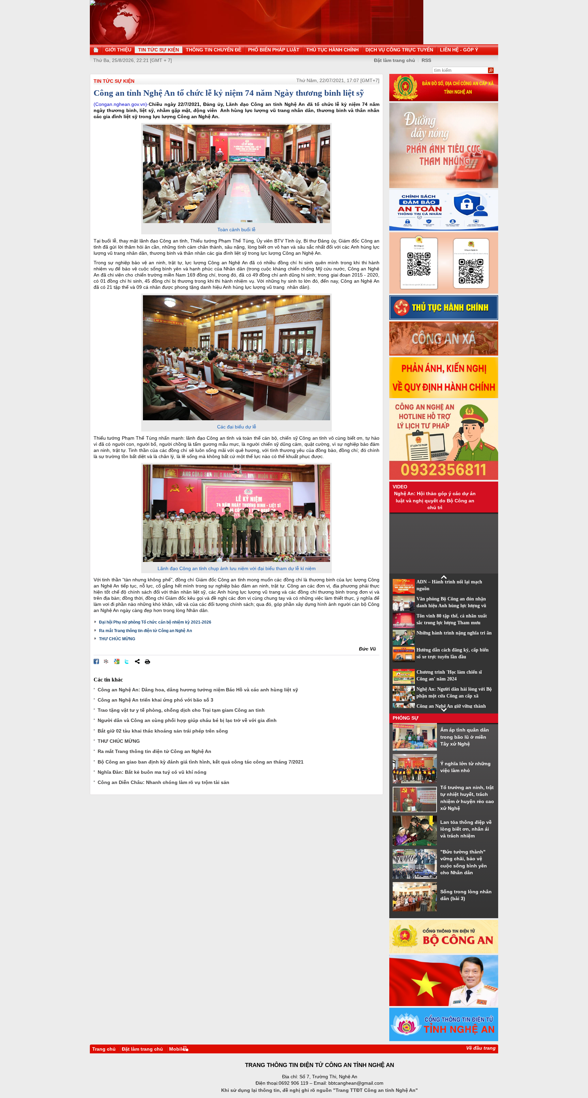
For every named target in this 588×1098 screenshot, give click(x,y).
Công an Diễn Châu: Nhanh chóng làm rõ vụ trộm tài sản (163, 782)
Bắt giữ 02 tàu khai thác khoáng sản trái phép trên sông (163, 731)
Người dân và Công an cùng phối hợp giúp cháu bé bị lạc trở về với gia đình (187, 720)
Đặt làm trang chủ (142, 1049)
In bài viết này (147, 661)
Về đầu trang (481, 1048)
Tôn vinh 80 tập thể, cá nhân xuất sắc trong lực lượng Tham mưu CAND (451, 622)
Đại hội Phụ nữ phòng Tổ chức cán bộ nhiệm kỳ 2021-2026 (155, 622)
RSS (426, 60)
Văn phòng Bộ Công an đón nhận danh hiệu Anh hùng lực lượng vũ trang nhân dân (451, 605)
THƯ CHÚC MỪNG (117, 639)
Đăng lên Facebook (96, 661)
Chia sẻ (137, 661)
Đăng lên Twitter (127, 661)
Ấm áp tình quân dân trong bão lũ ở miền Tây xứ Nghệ (464, 737)
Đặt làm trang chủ (394, 60)
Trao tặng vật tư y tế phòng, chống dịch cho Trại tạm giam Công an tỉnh (181, 710)
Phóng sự (406, 718)
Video (400, 486)
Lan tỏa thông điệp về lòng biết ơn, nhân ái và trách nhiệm (466, 829)
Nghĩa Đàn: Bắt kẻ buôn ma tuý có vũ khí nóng (152, 772)
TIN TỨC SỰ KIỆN (114, 81)
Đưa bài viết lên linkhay (106, 661)
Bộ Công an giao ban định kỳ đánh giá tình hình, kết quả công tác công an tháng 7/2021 (201, 762)
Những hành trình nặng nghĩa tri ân (454, 633)
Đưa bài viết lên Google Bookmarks (116, 661)
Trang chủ (104, 1049)
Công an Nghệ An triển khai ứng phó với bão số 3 (155, 700)
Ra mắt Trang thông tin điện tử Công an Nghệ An (145, 630)
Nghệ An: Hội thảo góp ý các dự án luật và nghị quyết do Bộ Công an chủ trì (435, 500)
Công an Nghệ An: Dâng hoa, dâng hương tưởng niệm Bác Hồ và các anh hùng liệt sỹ (198, 689)
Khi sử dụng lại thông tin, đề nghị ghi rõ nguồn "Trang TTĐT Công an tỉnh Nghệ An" (319, 1090)
